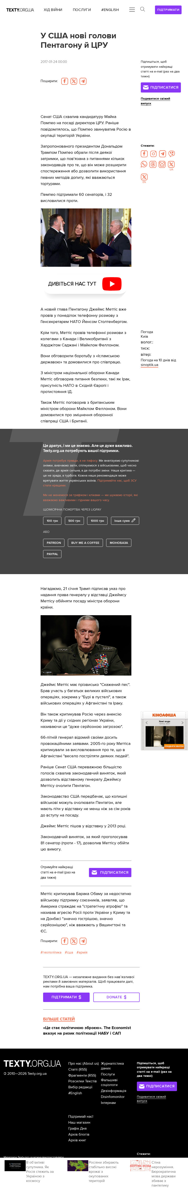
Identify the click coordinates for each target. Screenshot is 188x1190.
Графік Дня (77, 1128)
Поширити (49, 81)
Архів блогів (78, 1134)
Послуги (108, 1074)
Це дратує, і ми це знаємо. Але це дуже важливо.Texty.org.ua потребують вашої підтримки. (88, 448)
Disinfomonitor (112, 1097)
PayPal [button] (52, 554)
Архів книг (77, 1140)
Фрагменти (77, 1075)
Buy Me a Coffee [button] (85, 543)
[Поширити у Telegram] (83, 81)
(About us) (91, 1063)
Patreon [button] (54, 543)
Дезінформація (113, 1091)
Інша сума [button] (122, 521)
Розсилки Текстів (82, 1081)
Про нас (75, 1063)
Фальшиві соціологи (109, 1082)
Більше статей (59, 1019)
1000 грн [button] (97, 521)
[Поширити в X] (73, 81)
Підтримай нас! (80, 1116)
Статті (73, 1069)
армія (83, 952)
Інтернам (108, 1102)
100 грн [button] (52, 521)
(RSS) (83, 1069)
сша (70, 952)
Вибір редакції (80, 1087)
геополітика (52, 952)
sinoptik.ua (149, 364)
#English (75, 1093)
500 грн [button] (74, 521)
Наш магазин (79, 1122)
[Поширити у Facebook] (64, 81)
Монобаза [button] (119, 543)
